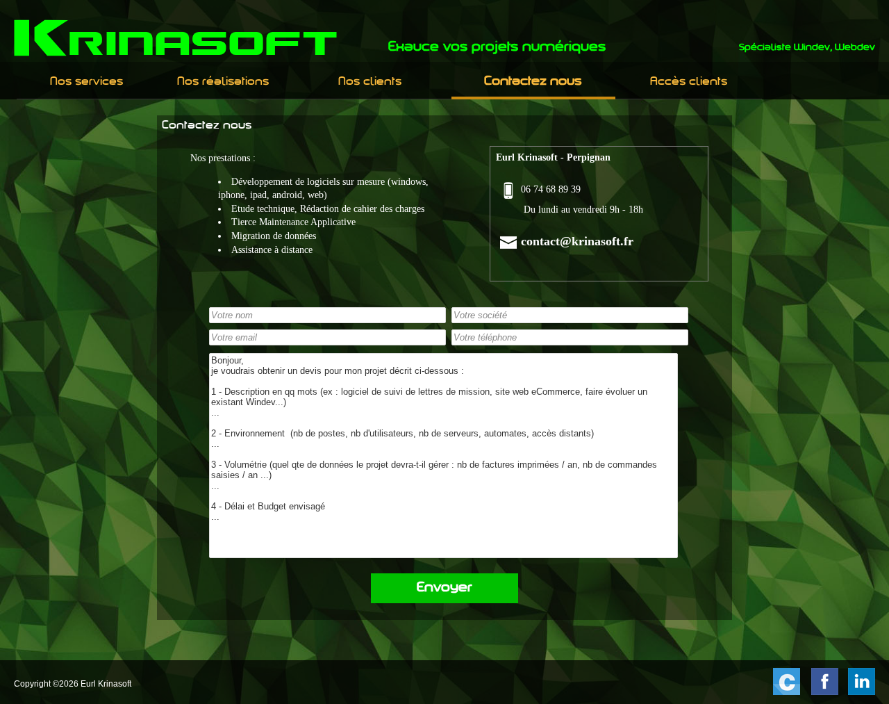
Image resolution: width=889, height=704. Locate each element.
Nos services (86, 82)
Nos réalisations (223, 82)
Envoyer (444, 588)
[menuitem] (87, 82)
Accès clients (688, 82)
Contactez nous (533, 82)
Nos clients (369, 82)
